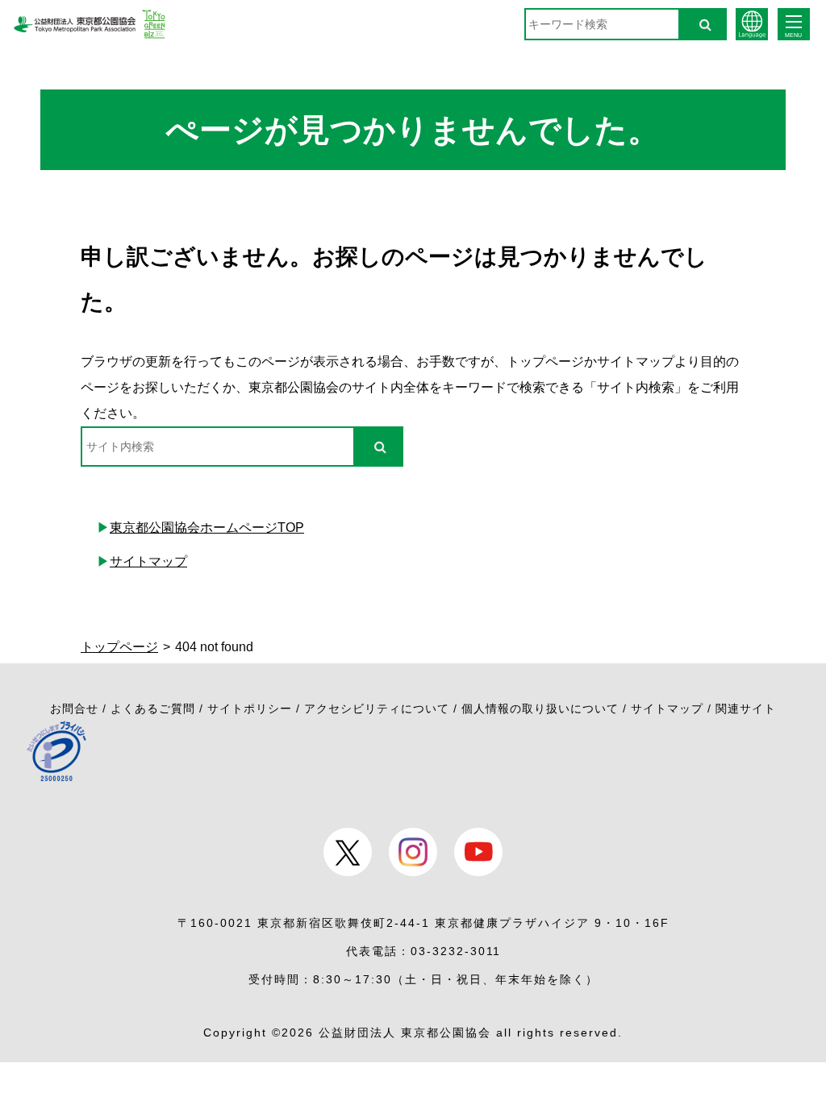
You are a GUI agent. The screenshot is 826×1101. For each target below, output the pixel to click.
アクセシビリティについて (376, 708)
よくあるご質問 (153, 708)
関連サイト (745, 708)
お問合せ (74, 708)
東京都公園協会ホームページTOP (207, 527)
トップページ (119, 647)
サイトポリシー (249, 708)
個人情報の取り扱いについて (540, 708)
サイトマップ (148, 561)
